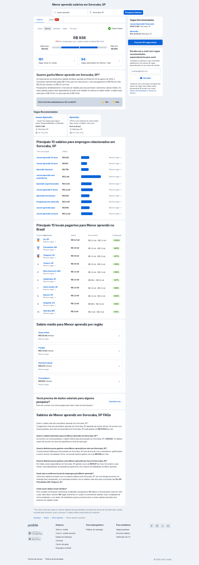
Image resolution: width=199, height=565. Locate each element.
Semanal (56, 28)
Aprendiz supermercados (47, 184)
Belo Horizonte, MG (52, 271)
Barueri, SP (48, 295)
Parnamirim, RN (50, 247)
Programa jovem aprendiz (47, 202)
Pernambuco (44, 378)
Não (115, 102)
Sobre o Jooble (62, 529)
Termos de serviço (35, 559)
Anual (40, 28)
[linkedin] (168, 526)
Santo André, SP (50, 287)
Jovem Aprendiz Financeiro (43, 117)
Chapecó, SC (49, 255)
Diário (65, 28)
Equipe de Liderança (64, 537)
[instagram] (157, 526)
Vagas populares (122, 529)
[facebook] (151, 526)
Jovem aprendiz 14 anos (47, 157)
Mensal (47, 28)
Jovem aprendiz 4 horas (47, 190)
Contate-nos (115, 401)
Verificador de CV (123, 537)
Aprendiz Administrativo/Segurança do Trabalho (81, 117)
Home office (43, 332)
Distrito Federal (45, 363)
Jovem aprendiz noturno (47, 214)
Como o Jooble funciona (65, 533)
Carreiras (59, 540)
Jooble (168, 559)
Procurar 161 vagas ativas (145, 42)
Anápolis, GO (49, 303)
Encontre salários (123, 533)
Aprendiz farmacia (44, 169)
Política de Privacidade (138, 91)
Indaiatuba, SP (49, 279)
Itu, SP (46, 239)
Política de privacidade (54, 559)
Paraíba (41, 348)
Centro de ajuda (62, 544)
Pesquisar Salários (133, 12)
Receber (147, 78)
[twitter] (162, 526)
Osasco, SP (48, 263)
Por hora (73, 28)
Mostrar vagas (114, 157)
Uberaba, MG (49, 311)
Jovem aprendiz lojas (45, 208)
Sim (105, 102)
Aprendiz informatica (45, 196)
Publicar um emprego (94, 529)
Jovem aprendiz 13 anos (47, 163)
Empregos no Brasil (63, 548)
